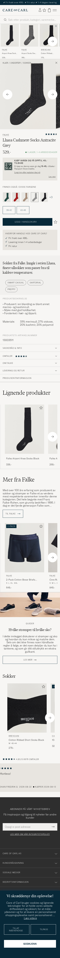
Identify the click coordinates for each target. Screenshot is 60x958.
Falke (4, 50)
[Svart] (44, 197)
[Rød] (16, 197)
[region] (30, 777)
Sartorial (35, 282)
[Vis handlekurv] (49, 10)
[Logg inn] (40, 10)
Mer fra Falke (18, 479)
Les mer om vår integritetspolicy (30, 834)
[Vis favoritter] (44, 10)
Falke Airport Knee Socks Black (22, 458)
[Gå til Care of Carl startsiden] (15, 10)
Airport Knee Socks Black (9, 53)
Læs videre (30, 918)
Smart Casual (16, 282)
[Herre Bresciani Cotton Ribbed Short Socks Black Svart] (49, 35)
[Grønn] (7, 197)
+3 (50, 197)
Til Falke (11, 514)
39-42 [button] (9, 210)
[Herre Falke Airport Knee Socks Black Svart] (10, 35)
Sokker (27, 63)
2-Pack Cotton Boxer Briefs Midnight (20, 580)
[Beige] (25, 197)
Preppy (11, 289)
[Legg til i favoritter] (40, 408)
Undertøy (15, 63)
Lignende (26, 392)
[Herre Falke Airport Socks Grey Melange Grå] (29, 35)
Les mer (52, 176)
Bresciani (45, 50)
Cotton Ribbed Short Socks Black (48, 53)
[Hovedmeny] (55, 10)
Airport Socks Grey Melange (29, 53)
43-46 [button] (23, 210)
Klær (5, 63)
